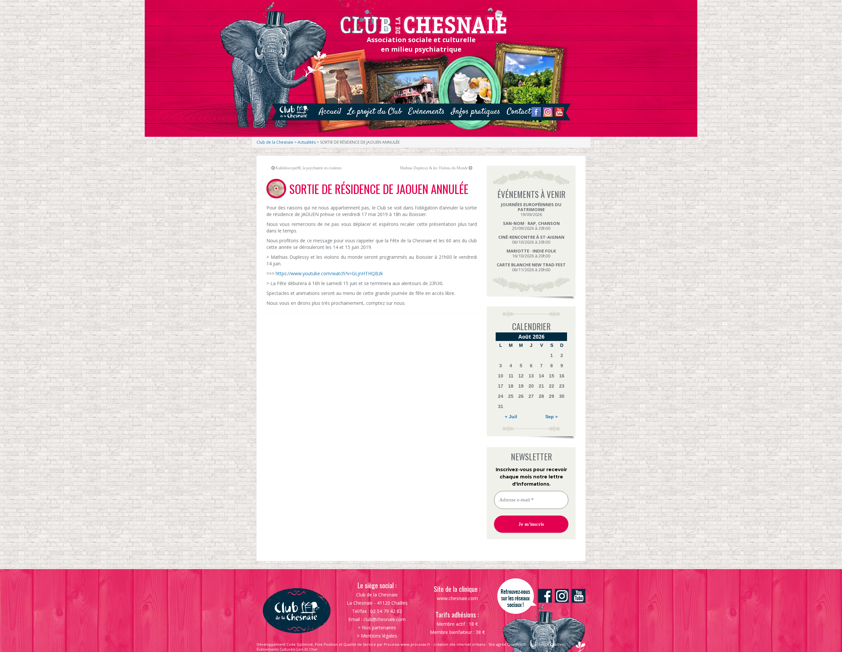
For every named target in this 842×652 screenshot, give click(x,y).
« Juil (511, 416)
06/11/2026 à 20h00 (531, 267)
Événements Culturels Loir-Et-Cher (287, 649)
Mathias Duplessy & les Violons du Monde (434, 168)
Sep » (551, 416)
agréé (501, 644)
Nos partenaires (379, 627)
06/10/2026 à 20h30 (531, 239)
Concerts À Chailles (546, 644)
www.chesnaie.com (457, 598)
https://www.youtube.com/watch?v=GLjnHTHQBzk (329, 273)
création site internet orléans (459, 644)
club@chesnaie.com (384, 619)
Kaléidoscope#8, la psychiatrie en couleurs (309, 168)
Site (491, 644)
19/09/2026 (531, 209)
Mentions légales (379, 636)
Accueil (330, 111)
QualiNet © (517, 644)
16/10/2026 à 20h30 (531, 253)
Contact (519, 111)
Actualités (307, 142)
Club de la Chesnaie (275, 142)
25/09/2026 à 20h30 (531, 225)
